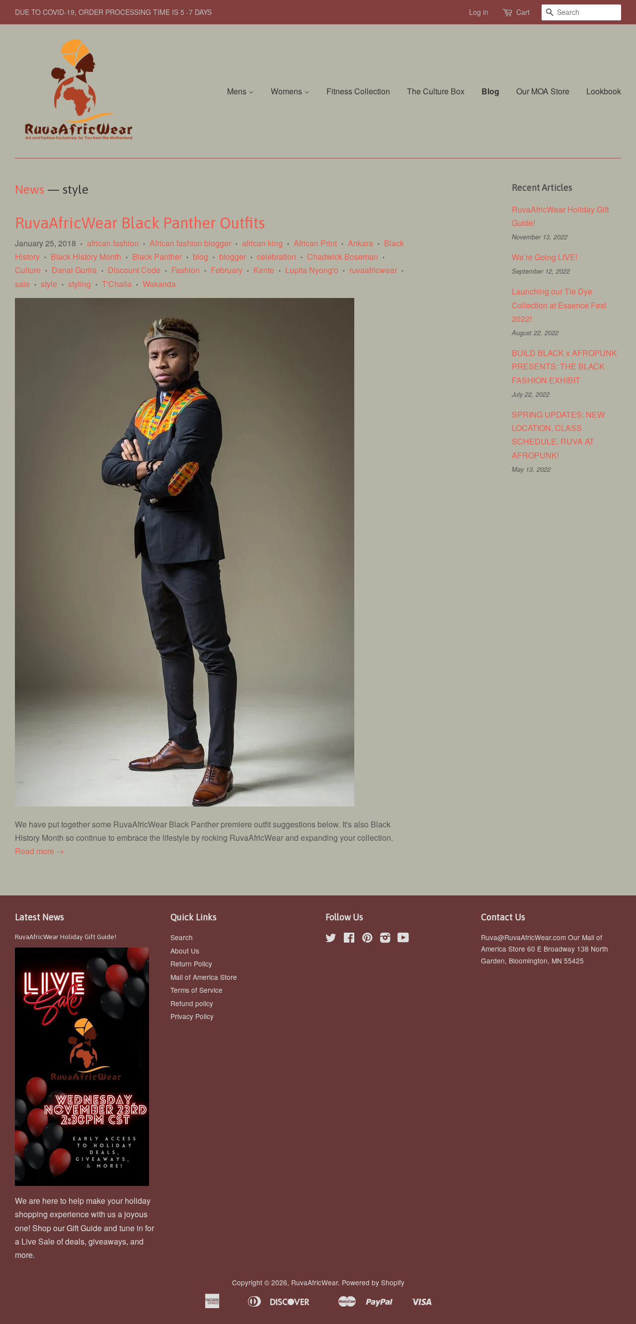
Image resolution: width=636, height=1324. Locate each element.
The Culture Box (436, 91)
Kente (263, 270)
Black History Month (86, 256)
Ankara (360, 243)
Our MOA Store (542, 91)
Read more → (39, 851)
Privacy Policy (192, 1016)
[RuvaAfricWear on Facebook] (349, 939)
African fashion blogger (190, 243)
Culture (28, 270)
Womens (287, 91)
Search (181, 937)
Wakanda (159, 284)
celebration (276, 256)
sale (22, 284)
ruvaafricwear (373, 270)
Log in (478, 12)
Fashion (185, 270)
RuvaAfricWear (314, 1282)
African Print (315, 243)
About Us (184, 951)
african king (262, 243)
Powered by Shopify (373, 1282)
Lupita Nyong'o (311, 270)
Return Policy (191, 963)
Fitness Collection (358, 91)
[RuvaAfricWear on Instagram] (385, 939)
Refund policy (191, 1003)
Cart (523, 12)
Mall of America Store (203, 977)
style (49, 284)
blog (200, 256)
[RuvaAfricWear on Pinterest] (367, 939)
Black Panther (157, 256)
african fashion (113, 243)
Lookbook (603, 91)
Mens (237, 91)
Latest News (39, 917)
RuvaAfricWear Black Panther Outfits (140, 223)
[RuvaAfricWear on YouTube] (403, 939)
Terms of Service (196, 990)
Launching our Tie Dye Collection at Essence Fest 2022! (559, 305)
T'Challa (117, 284)
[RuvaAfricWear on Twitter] (330, 939)
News (29, 189)
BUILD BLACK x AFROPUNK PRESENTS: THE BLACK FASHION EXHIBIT (564, 366)
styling (79, 284)
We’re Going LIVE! (545, 257)
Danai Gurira (74, 270)
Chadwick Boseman (342, 256)
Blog (490, 91)
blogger (232, 256)
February (226, 270)
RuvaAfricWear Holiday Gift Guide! (65, 937)
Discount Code (134, 270)
